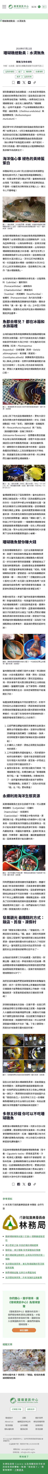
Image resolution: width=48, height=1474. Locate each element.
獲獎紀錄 (24, 1429)
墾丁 (20, 71)
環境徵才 (9, 1417)
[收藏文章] (13, 82)
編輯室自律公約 (24, 1421)
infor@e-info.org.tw (28, 1452)
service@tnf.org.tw (28, 1449)
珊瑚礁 (29, 71)
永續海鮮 (39, 71)
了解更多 (19, 1469)
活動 (24, 1417)
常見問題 (9, 1425)
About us (9, 1421)
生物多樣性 (26, 61)
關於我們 (39, 1417)
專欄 (18, 61)
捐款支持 (31, 1409)
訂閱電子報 (16, 1409)
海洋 (18, 76)
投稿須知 (39, 1425)
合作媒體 (24, 1425)
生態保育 (28, 76)
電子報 (33, 7)
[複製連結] (34, 82)
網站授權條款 (39, 1421)
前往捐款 (24, 1330)
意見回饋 (39, 1429)
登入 (44, 6)
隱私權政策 (9, 1429)
